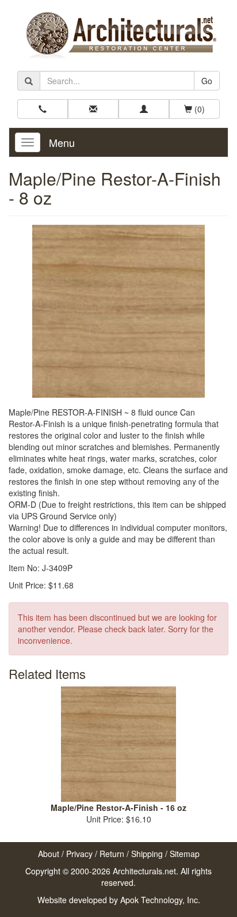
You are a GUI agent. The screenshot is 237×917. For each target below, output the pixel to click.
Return (112, 853)
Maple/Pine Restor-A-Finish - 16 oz (118, 807)
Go (206, 80)
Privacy (79, 853)
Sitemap (185, 853)
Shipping (147, 853)
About (48, 853)
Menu (62, 142)
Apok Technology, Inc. (160, 899)
